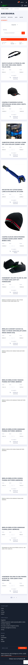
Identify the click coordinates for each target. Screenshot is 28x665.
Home (2, 608)
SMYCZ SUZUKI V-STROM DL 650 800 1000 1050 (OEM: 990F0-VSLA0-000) (13, 65)
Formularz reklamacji (5, 623)
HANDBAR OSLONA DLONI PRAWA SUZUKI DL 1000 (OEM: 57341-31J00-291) (14, 578)
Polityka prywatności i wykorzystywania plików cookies (13, 622)
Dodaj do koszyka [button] (15, 78)
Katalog (4, 39)
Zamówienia (3, 637)
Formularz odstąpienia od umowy (8, 627)
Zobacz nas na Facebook (16, 659)
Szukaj (23, 33)
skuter (21, 17)
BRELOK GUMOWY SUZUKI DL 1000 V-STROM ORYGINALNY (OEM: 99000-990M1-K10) (14, 330)
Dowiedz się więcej (15, 252)
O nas (2, 610)
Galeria (2, 614)
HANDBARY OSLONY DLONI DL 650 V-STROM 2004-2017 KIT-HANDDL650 (14, 279)
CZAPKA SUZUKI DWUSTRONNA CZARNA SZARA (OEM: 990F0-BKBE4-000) (13, 238)
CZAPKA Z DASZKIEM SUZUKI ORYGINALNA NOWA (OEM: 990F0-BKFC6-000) (14, 104)
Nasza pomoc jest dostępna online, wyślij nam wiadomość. (13, 654)
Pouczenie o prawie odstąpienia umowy (10, 625)
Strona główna (4, 8)
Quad (16, 17)
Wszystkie (3, 17)
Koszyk (2, 635)
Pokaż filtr (13, 24)
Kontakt (2, 612)
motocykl (10, 17)
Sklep (2, 639)
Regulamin (3, 620)
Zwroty (2, 629)
